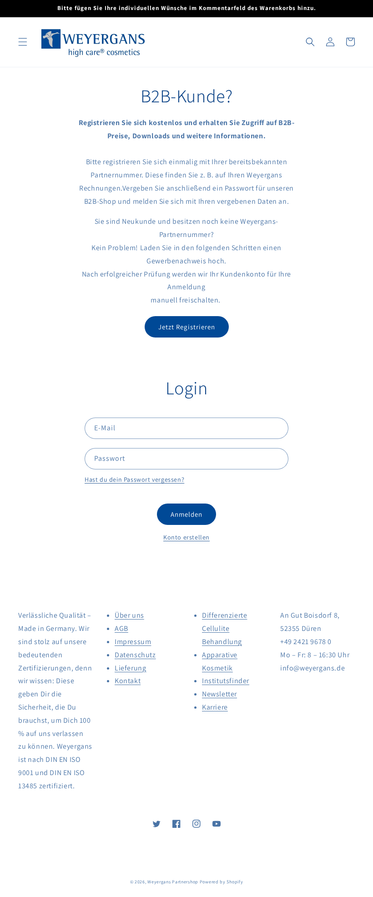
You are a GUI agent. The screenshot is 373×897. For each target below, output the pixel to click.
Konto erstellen (186, 537)
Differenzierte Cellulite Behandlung (224, 628)
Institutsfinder (225, 680)
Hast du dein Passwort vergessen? (134, 479)
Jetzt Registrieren (186, 327)
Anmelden (186, 514)
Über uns (129, 615)
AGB (121, 628)
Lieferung (130, 668)
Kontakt (128, 680)
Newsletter (219, 694)
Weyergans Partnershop (172, 882)
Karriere (215, 707)
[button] (23, 42)
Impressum (133, 641)
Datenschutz (135, 655)
